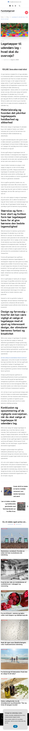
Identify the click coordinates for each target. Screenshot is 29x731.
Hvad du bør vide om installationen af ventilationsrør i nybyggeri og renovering (13, 584)
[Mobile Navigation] (26, 12)
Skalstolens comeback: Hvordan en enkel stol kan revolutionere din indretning (12, 553)
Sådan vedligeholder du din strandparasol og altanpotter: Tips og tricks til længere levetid (14, 703)
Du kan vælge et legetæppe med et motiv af (13, 358)
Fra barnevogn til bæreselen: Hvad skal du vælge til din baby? (14, 673)
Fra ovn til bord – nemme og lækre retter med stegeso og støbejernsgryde (14, 614)
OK (15, 726)
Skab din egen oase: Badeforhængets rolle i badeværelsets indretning (13, 643)
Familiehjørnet (8, 11)
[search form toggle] (19, 6)
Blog (2, 41)
